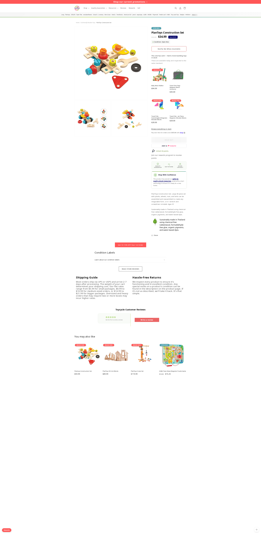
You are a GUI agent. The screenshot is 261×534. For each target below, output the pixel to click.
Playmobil (155, 14)
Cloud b (95, 14)
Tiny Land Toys (175, 14)
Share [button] (156, 235)
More (193, 15)
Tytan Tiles (79, 14)
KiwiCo (114, 14)
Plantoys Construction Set (83, 371)
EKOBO (150, 14)
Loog (62, 14)
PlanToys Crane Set (137, 371)
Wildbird (187, 14)
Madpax (182, 14)
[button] (86, 8)
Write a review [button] (147, 320)
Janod (134, 14)
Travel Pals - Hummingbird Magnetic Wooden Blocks (159, 118)
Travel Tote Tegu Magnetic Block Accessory (175, 87)
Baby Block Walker (157, 86)
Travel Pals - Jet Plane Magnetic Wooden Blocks (178, 117)
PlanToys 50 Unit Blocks (110, 371)
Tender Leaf (162, 14)
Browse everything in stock (161, 129)
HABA (168, 14)
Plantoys (67, 14)
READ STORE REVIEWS (130, 269)
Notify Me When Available (169, 49)
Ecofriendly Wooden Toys (88, 22)
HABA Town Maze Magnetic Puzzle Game (172, 371)
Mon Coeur (108, 14)
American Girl (128, 14)
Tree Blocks (120, 14)
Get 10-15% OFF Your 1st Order (130, 245)
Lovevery (100, 14)
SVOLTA (73, 14)
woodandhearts (87, 14)
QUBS (145, 14)
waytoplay (139, 14)
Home (77, 22)
